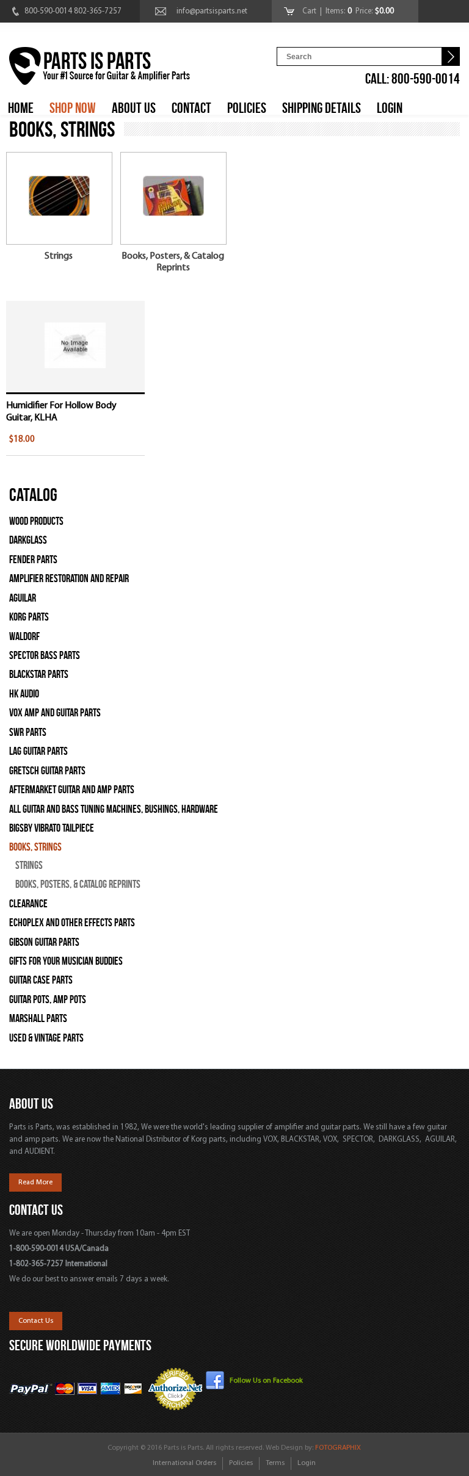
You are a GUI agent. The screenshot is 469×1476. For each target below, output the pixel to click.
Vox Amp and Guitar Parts (55, 713)
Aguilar (22, 598)
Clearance (28, 904)
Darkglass (28, 540)
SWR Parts (27, 732)
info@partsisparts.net (211, 11)
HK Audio (24, 694)
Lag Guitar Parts (38, 751)
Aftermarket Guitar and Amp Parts (71, 790)
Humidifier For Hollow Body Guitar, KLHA (61, 411)
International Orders (184, 1463)
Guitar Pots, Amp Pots (47, 1000)
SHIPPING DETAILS (321, 108)
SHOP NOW (72, 108)
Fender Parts (33, 560)
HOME (21, 108)
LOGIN (389, 108)
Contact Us (35, 1321)
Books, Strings (35, 847)
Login (306, 1463)
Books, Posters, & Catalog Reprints (173, 262)
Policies (241, 1463)
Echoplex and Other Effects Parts (72, 923)
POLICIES (246, 108)
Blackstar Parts (38, 674)
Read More (35, 1182)
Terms (275, 1463)
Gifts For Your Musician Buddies (66, 961)
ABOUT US (134, 108)
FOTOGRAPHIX (338, 1448)
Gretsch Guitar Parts (47, 771)
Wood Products (36, 521)
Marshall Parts (38, 1018)
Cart (310, 11)
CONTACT (191, 108)
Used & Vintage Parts (46, 1038)
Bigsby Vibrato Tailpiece (51, 828)
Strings (59, 256)
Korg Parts (29, 617)
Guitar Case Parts (41, 980)
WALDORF (24, 637)
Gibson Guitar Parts (44, 942)
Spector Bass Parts (44, 655)
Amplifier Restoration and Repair (69, 579)
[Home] (99, 68)
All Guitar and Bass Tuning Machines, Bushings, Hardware (113, 809)
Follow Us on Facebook (266, 1380)
